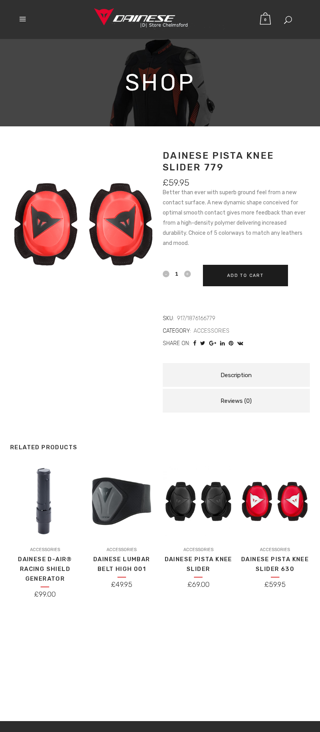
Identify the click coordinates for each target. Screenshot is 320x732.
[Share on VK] (240, 343)
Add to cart (245, 275)
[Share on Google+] (212, 343)
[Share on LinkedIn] (222, 343)
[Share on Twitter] (202, 343)
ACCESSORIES (211, 331)
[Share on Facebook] (194, 343)
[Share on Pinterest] (231, 343)
